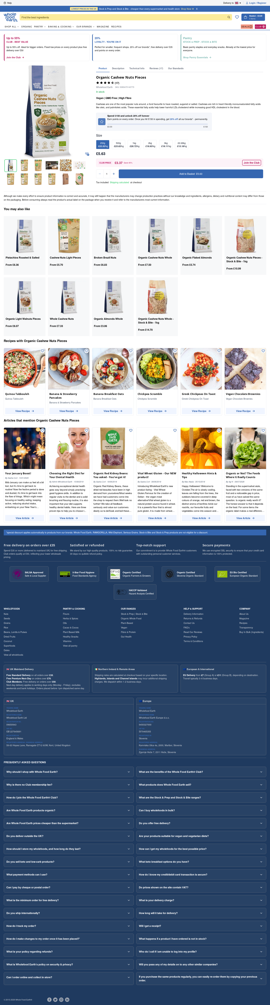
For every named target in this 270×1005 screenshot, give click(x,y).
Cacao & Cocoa (70, 627)
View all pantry (70, 645)
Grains (7, 622)
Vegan (124, 627)
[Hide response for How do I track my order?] (128, 925)
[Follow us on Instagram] (61, 999)
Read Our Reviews (193, 632)
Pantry (38, 26)
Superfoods (9, 645)
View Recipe (22, 411)
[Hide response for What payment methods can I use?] (128, 874)
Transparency (246, 627)
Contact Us (189, 622)
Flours (66, 613)
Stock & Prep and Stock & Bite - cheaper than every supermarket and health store (131, 8)
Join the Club (13, 57)
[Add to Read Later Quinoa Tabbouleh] (42, 350)
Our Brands (84, 26)
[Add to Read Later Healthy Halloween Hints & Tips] (219, 430)
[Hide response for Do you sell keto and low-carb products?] (128, 861)
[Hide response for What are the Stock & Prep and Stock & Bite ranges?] (261, 797)
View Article (23, 518)
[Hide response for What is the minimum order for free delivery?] (128, 900)
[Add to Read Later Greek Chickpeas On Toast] (219, 350)
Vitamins (67, 641)
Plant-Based (127, 622)
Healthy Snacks (70, 636)
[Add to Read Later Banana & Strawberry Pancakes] (86, 350)
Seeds (7, 618)
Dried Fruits (9, 636)
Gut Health (126, 636)
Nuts (6, 613)
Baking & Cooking (59, 26)
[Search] (229, 17)
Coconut (8, 641)
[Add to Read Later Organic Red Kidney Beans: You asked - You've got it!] (130, 430)
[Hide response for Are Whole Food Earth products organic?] (128, 810)
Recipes (116, 26)
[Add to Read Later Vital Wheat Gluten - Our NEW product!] (175, 430)
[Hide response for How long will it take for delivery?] (261, 913)
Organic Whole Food (131, 618)
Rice (6, 627)
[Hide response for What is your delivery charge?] (261, 900)
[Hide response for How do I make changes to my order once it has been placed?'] (128, 938)
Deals (245, 26)
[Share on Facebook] (49, 999)
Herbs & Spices (70, 618)
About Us (243, 613)
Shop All (10, 26)
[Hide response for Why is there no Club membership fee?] (128, 784)
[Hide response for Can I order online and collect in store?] (128, 977)
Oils (65, 622)
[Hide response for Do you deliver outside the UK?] (128, 836)
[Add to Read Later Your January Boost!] (42, 430)
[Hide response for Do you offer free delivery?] (261, 823)
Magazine (103, 26)
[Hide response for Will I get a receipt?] (261, 925)
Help (9, 2)
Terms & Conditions (193, 641)
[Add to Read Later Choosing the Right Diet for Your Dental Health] (86, 430)
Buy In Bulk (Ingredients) (251, 632)
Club (258, 26)
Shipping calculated (119, 182)
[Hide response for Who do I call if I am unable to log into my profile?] (261, 951)
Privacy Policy (190, 636)
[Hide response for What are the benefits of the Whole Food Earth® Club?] (261, 771)
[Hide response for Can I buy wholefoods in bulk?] (261, 810)
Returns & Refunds (193, 618)
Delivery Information (193, 613)
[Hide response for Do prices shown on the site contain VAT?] (261, 887)
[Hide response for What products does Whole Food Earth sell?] (261, 784)
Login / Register (257, 2)
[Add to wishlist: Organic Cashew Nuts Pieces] (87, 154)
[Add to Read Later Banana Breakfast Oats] (130, 350)
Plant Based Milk (71, 632)
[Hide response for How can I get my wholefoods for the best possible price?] (261, 848)
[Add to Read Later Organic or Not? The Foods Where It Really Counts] (263, 430)
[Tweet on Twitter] (55, 999)
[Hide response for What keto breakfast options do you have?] (261, 861)
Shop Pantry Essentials (195, 57)
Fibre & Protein (128, 632)
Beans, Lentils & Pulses (15, 632)
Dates (7, 650)
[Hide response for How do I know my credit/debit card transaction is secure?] (261, 874)
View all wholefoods (13, 654)
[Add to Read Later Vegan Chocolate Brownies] (263, 350)
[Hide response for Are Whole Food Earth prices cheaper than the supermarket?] (128, 823)
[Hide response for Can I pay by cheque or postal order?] (128, 887)
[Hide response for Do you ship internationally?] (128, 913)
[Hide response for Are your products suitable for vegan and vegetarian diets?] (261, 836)
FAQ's (187, 627)
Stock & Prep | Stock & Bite (134, 613)
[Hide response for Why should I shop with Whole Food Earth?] (128, 771)
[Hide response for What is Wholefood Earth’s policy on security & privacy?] (128, 964)
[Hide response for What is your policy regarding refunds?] (128, 951)
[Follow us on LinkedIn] (67, 999)
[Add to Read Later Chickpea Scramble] (175, 350)
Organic (26, 26)
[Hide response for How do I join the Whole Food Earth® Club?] (128, 797)
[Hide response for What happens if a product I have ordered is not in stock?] (261, 938)
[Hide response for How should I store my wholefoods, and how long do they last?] (128, 848)
